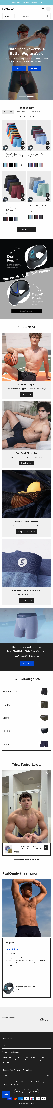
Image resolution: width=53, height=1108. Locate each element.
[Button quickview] (23, 143)
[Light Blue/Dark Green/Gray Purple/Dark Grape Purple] (31, 165)
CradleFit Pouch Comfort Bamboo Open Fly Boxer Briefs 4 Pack (12, 208)
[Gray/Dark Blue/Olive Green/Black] (36, 165)
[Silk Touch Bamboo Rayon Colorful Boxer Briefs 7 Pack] (14, 135)
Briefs (5, 717)
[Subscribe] (48, 1075)
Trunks (6, 704)
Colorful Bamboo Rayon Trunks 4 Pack (36, 155)
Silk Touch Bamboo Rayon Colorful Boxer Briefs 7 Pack (13, 155)
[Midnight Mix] (16, 165)
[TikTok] (29, 1091)
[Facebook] (17, 1091)
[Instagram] (23, 1091)
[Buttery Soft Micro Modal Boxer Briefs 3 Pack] (39, 186)
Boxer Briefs (9, 691)
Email (6, 1076)
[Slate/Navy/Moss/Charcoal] (16, 219)
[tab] (22, 96)
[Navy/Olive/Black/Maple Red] (6, 219)
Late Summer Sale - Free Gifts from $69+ (26, 3)
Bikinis (6, 730)
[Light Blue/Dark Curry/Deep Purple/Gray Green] (41, 165)
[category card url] (44, 691)
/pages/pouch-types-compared (12, 240)
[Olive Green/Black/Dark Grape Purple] (36, 217)
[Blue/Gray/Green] (31, 217)
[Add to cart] (23, 148)
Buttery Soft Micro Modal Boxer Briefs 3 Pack (37, 207)
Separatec (30, 1103)
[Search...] (46, 16)
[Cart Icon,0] (42, 8)
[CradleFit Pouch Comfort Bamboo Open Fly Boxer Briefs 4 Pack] (14, 186)
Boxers (6, 743)
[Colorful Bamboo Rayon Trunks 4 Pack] (39, 135)
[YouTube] (36, 1091)
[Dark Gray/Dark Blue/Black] (41, 217)
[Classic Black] (11, 165)
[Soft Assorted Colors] (6, 165)
